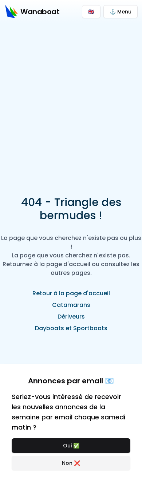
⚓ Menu (120, 11)
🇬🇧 (91, 11)
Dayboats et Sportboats (71, 328)
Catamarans (71, 305)
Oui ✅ (71, 445)
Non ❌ (71, 463)
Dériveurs (71, 316)
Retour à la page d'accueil (71, 293)
